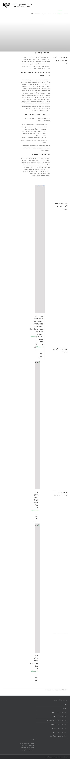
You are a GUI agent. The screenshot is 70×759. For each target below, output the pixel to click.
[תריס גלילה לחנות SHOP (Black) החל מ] (37, 425)
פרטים (42, 358)
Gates (64, 708)
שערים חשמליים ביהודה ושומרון (56, 720)
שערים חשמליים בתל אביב (58, 736)
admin (66, 690)
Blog (56, 690)
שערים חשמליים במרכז (59, 728)
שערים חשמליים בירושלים (58, 724)
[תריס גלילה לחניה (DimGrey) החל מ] (37, 588)
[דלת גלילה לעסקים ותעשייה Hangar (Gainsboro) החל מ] (37, 249)
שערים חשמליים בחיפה (59, 716)
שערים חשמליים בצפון (59, 732)
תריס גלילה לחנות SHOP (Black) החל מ (35, 500)
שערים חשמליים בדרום (59, 712)
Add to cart (37, 344)
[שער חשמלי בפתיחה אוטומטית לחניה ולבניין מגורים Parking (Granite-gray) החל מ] (42, 249)
